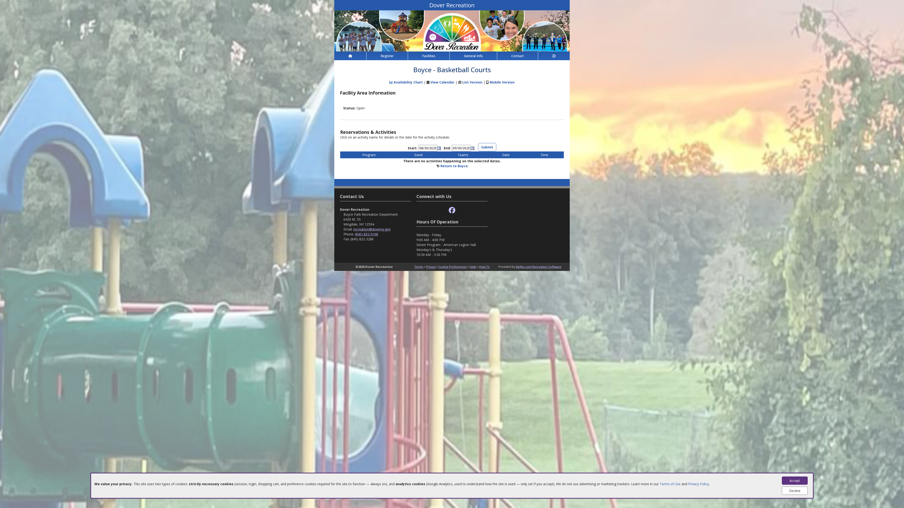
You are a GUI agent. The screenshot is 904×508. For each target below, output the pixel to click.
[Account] (554, 56)
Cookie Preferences (452, 267)
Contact (517, 56)
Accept (795, 480)
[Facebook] (452, 210)
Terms (418, 267)
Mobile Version (502, 82)
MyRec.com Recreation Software (538, 267)
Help (473, 267)
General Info (473, 56)
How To (484, 267)
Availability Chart (408, 82)
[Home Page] (350, 56)
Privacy (431, 267)
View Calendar (442, 82)
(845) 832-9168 (366, 234)
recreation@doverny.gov (372, 229)
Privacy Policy (698, 484)
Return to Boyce (454, 166)
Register (387, 56)
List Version (472, 82)
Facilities (428, 56)
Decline (794, 490)
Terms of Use (670, 484)
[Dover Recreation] (452, 30)
